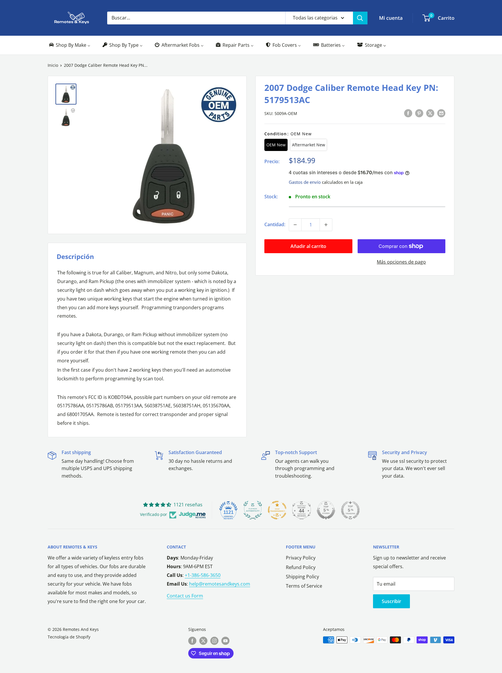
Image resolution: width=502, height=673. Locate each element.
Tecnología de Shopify (69, 637)
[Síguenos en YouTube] (225, 640)
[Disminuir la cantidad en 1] (295, 225)
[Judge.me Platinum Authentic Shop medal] (252, 510)
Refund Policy (300, 567)
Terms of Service (304, 586)
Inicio (53, 65)
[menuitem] (69, 45)
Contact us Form (185, 596)
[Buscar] (360, 18)
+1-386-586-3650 (202, 575)
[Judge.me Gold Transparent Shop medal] (277, 510)
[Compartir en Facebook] (408, 113)
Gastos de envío (305, 182)
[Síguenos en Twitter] (203, 640)
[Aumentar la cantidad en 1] (326, 225)
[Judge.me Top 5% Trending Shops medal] (350, 510)
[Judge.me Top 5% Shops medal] (326, 510)
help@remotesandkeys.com (219, 584)
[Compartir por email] (441, 113)
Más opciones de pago (401, 262)
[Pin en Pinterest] (419, 113)
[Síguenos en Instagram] (214, 640)
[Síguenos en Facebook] (192, 640)
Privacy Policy (300, 558)
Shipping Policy (302, 576)
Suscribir (391, 601)
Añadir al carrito (308, 246)
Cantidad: (274, 224)
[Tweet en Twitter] (430, 113)
